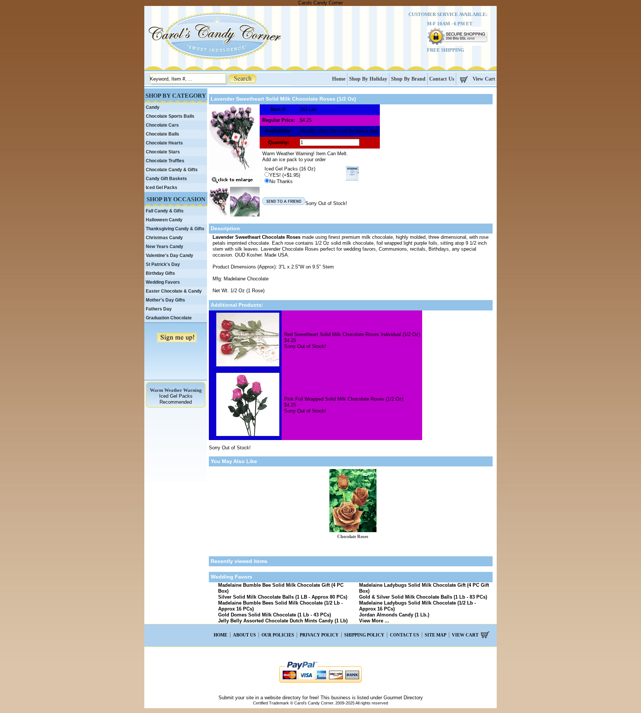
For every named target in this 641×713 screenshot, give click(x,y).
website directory (282, 697)
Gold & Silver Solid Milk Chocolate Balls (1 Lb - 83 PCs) (423, 597)
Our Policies (278, 635)
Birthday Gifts (160, 273)
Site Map (435, 635)
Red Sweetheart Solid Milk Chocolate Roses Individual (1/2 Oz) (352, 334)
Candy (153, 107)
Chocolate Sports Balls (170, 116)
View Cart (484, 79)
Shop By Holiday (368, 79)
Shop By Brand (408, 79)
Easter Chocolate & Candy (174, 291)
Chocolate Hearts (164, 143)
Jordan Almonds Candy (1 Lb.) (394, 615)
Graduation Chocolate (169, 317)
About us (244, 635)
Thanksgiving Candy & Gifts (175, 228)
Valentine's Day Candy (169, 255)
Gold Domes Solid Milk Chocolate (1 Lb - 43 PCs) (274, 615)
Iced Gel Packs (161, 187)
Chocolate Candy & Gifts (172, 169)
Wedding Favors (163, 282)
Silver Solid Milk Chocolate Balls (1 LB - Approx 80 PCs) (282, 597)
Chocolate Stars (163, 151)
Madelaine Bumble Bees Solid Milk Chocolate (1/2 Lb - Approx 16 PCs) (280, 606)
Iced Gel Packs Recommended (176, 399)
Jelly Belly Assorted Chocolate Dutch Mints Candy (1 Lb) (283, 621)
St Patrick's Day (163, 264)
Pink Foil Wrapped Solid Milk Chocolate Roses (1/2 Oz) (343, 399)
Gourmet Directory (403, 697)
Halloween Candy (164, 219)
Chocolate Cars (162, 125)
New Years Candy (164, 246)
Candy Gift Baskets (166, 178)
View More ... (374, 621)
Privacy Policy (319, 635)
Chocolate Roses (352, 536)
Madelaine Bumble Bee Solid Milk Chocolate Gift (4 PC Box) (280, 588)
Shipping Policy (364, 635)
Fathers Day (159, 309)
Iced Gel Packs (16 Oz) (289, 169)
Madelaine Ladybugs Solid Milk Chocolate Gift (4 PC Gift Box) (424, 588)
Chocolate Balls (162, 134)
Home (338, 79)
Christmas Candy (164, 237)
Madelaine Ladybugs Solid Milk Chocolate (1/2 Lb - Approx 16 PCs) (417, 606)
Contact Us (441, 79)
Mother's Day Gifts (165, 300)
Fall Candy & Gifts (165, 211)
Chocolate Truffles (165, 160)
